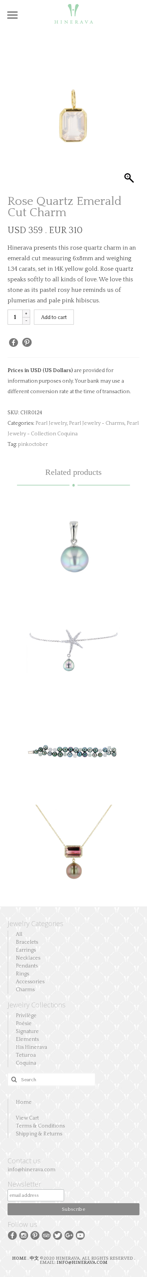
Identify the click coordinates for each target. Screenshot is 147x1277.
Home (24, 1102)
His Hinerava (31, 1047)
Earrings (26, 950)
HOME (20, 1258)
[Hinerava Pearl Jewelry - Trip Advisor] (46, 1234)
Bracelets (27, 942)
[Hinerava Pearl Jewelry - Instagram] (24, 1234)
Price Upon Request (73, 759)
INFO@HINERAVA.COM (82, 1262)
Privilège (26, 1016)
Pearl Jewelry (51, 423)
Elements (27, 1039)
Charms (25, 990)
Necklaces (28, 958)
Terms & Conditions (40, 1126)
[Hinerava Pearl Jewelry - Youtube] (80, 1234)
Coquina (26, 1063)
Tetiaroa (26, 1055)
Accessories (30, 982)
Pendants (27, 966)
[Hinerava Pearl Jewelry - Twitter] (58, 1234)
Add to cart (54, 317)
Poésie (24, 1024)
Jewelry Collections (37, 1004)
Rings (22, 974)
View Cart (27, 1118)
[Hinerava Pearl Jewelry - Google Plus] (69, 1234)
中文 (34, 1258)
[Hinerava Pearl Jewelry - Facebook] (12, 1234)
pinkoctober (33, 444)
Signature (27, 1031)
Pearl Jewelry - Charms (96, 423)
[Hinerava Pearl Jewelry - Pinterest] (35, 1234)
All (19, 934)
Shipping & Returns (39, 1134)
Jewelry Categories (35, 923)
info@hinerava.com (31, 1170)
